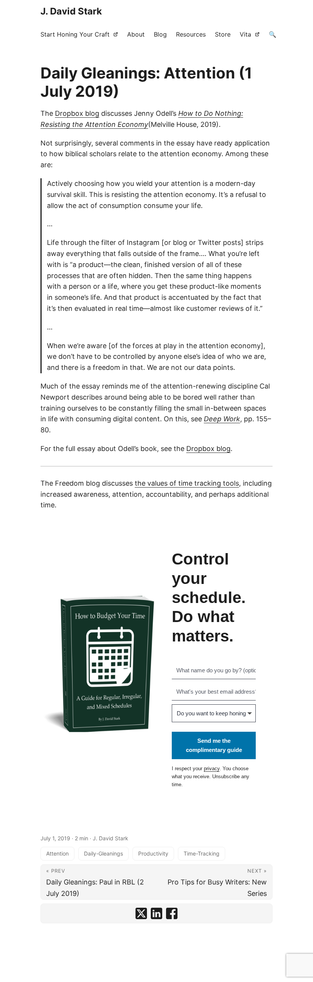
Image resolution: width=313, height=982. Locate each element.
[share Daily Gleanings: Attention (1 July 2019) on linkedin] (156, 913)
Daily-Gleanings (103, 853)
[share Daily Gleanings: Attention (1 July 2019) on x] (141, 913)
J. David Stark (71, 11)
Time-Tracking (201, 853)
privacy (211, 768)
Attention (57, 853)
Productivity (153, 853)
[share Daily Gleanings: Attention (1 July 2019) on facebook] (171, 913)
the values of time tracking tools (187, 483)
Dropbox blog (77, 113)
